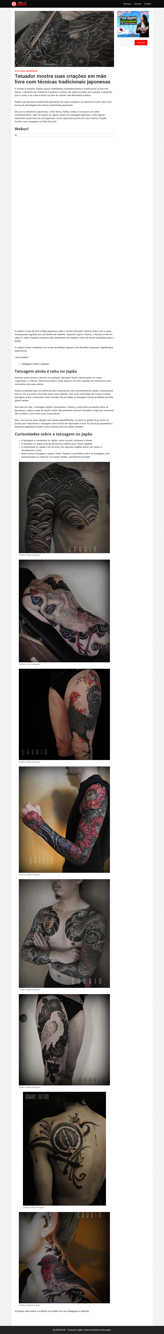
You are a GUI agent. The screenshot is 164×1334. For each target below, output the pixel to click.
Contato (147, 4)
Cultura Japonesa (26, 71)
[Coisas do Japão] (19, 4)
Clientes (137, 4)
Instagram (72, 1311)
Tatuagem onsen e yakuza (35, 364)
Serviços (127, 4)
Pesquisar (141, 42)
